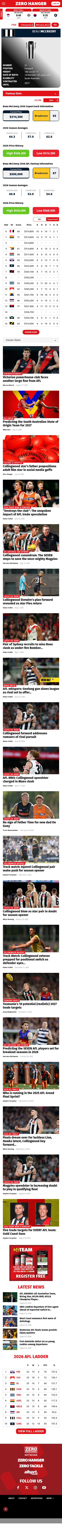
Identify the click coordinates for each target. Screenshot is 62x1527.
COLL (19, 1418)
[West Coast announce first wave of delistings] (10, 1322)
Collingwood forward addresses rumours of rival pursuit (25, 735)
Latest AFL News (11, 596)
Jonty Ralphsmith (9, 1012)
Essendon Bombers (12, 374)
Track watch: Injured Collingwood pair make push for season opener (29, 868)
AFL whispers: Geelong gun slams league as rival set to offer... (31, 690)
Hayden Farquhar (10, 875)
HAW (18, 1389)
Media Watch (9, 685)
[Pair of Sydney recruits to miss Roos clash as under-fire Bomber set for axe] (31, 627)
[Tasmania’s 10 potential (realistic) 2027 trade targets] (31, 986)
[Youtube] (44, 1487)
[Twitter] (26, 1487)
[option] (18, 14)
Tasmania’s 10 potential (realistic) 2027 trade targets (30, 1005)
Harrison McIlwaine (10, 563)
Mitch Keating (8, 919)
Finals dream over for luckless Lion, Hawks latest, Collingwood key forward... (27, 1141)
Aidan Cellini (8, 519)
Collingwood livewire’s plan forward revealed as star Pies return (28, 601)
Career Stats (13, 340)
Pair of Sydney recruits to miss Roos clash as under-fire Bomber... (28, 646)
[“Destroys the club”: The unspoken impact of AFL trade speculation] (31, 493)
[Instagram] (35, 1487)
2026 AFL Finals (11, 1090)
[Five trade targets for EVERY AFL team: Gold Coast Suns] (31, 1213)
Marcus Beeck (8, 385)
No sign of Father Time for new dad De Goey (29, 824)
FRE (18, 1372)
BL (17, 1383)
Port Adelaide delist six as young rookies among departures (37, 1343)
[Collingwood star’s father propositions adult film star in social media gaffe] (31, 449)
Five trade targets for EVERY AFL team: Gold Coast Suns (29, 1232)
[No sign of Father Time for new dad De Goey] (31, 805)
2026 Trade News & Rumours (17, 507)
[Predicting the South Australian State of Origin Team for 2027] (31, 404)
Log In (56, 3)
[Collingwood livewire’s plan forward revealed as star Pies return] (31, 582)
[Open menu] (3, 3)
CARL (19, 1423)
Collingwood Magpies (14, 863)
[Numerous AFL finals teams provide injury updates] (10, 1333)
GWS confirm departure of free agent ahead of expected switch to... (39, 1308)
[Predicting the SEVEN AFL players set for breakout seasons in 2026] (31, 1031)
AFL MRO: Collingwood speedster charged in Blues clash (25, 779)
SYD (18, 1377)
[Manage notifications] (5, 1509)
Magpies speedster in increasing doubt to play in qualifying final (30, 1187)
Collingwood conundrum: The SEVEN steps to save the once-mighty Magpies (30, 557)
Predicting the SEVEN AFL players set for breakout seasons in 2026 (31, 1050)
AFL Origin (8, 418)
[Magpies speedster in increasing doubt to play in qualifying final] (31, 1168)
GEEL (18, 1395)
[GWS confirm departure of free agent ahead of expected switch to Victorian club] (10, 1310)
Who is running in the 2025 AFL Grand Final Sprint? (28, 1094)
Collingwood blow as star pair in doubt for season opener (30, 913)
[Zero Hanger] (31, 3)
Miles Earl (6, 430)
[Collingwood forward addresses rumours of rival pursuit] (31, 716)
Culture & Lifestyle (13, 463)
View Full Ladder (31, 1431)
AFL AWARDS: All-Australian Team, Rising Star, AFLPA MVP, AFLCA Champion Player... (38, 1296)
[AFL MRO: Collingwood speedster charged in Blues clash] (31, 760)
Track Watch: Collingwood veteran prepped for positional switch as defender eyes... (26, 959)
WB (18, 1412)
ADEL (19, 1400)
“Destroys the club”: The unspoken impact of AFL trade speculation (27, 512)
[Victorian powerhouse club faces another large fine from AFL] (31, 360)
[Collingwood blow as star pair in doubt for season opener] (31, 894)
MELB (19, 1406)
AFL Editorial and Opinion (16, 552)
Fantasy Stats (14, 93)
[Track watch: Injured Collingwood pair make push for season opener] (31, 849)
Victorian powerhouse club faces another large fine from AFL (25, 379)
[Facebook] (18, 1487)
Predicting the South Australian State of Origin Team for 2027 (30, 423)
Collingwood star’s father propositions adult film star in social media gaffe (29, 468)
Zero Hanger (8, 474)
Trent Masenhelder (10, 830)
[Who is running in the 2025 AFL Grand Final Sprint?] (31, 1075)
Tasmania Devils (11, 1001)
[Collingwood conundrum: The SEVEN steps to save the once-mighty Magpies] (31, 538)
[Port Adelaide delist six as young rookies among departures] (10, 1345)
